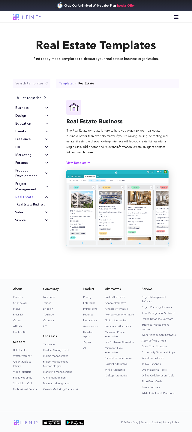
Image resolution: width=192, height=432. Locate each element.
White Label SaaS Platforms (158, 393)
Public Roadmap (22, 377)
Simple (20, 220)
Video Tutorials (22, 372)
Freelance (23, 139)
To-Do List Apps (151, 364)
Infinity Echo (90, 309)
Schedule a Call (22, 383)
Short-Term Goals (152, 381)
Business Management (56, 383)
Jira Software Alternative (119, 342)
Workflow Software (153, 358)
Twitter (47, 303)
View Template (76, 163)
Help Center (20, 350)
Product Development (26, 173)
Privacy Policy (171, 422)
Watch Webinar (22, 356)
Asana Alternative (115, 303)
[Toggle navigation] (176, 17)
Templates (49, 344)
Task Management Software (158, 313)
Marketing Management (57, 372)
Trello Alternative (115, 297)
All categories (29, 98)
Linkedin (48, 309)
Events (20, 131)
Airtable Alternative (116, 309)
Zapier (87, 342)
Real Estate (24, 197)
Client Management (54, 377)
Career (17, 320)
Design (20, 116)
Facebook (49, 297)
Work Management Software (159, 335)
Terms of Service (151, 422)
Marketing (23, 155)
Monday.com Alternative (119, 314)
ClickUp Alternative (116, 375)
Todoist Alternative (116, 364)
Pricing (87, 297)
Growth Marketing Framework (60, 389)
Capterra (48, 320)
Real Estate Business (31, 204)
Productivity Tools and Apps (158, 352)
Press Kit (18, 314)
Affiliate (17, 326)
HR (17, 147)
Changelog (20, 303)
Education (23, 123)
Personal (21, 163)
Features (88, 314)
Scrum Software (151, 387)
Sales (19, 212)
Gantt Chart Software (154, 346)
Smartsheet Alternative (118, 358)
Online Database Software (157, 319)
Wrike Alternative (115, 370)
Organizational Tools (154, 370)
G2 (45, 326)
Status (16, 309)
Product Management (56, 350)
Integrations (90, 320)
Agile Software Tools (154, 340)
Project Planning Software (157, 307)
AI (84, 348)
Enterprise (89, 303)
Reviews (18, 297)
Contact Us (19, 332)
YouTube (48, 314)
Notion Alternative (116, 320)
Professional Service (25, 389)
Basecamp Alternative (118, 326)
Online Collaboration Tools (158, 375)
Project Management (26, 186)
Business (21, 108)
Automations (90, 326)
